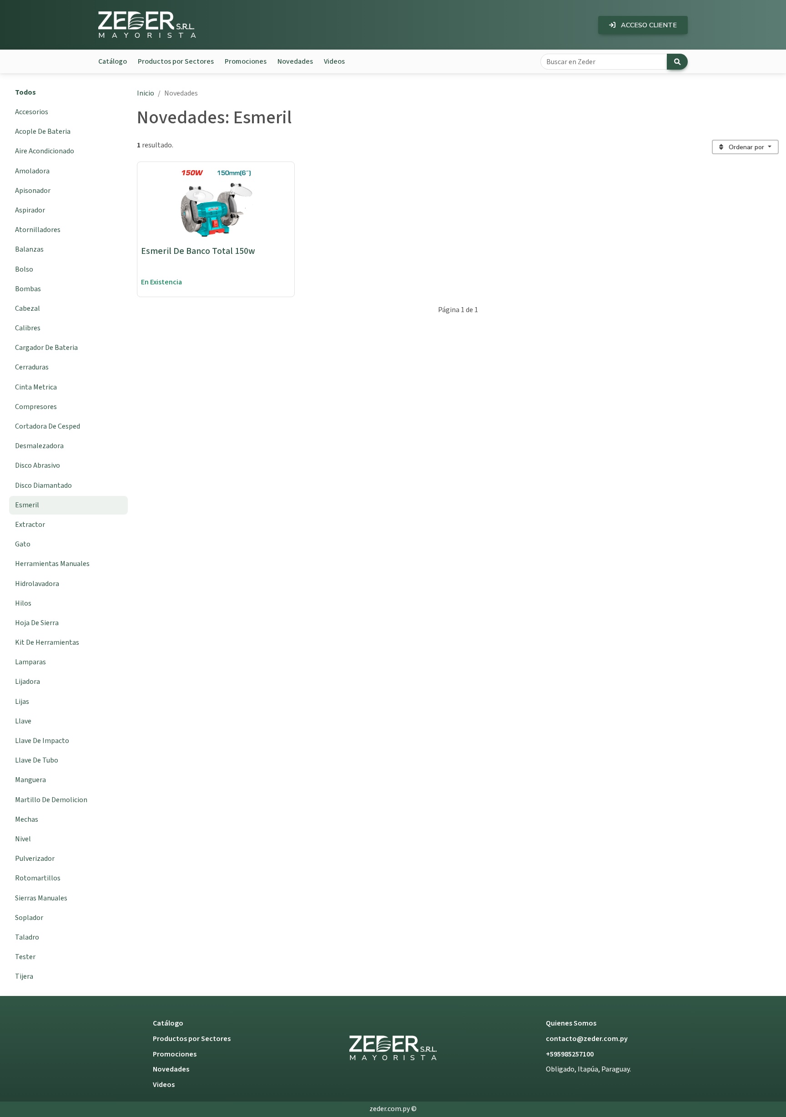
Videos (334, 61)
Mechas (26, 819)
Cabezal (27, 308)
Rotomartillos (37, 878)
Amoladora (32, 171)
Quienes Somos (571, 1023)
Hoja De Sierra (37, 623)
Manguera (30, 780)
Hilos (23, 603)
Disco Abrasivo (37, 465)
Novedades (295, 61)
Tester (25, 957)
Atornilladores (37, 230)
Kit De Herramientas (47, 642)
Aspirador (30, 210)
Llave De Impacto (42, 741)
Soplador (29, 918)
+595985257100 (570, 1054)
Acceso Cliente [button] (648, 25)
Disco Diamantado (43, 485)
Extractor (30, 525)
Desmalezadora (39, 446)
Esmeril (27, 505)
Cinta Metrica (36, 387)
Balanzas (29, 249)
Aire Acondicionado (44, 151)
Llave (23, 721)
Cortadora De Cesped (47, 426)
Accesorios (31, 112)
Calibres (27, 328)
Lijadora (27, 682)
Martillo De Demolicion (51, 800)
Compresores (36, 407)
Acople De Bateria (43, 131)
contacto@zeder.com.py (587, 1039)
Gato (22, 544)
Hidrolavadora (37, 584)
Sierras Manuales (41, 898)
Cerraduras (32, 367)
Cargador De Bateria (46, 348)
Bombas (28, 289)
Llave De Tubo (36, 760)
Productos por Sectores (176, 61)
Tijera (24, 976)
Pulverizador (35, 859)
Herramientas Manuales (52, 564)
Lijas (22, 702)
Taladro (27, 937)
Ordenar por (746, 147)
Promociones (246, 61)
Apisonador (32, 191)
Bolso (24, 269)
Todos (25, 92)
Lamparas (30, 662)
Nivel (23, 839)
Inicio (145, 93)
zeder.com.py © (393, 1109)
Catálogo (112, 61)
